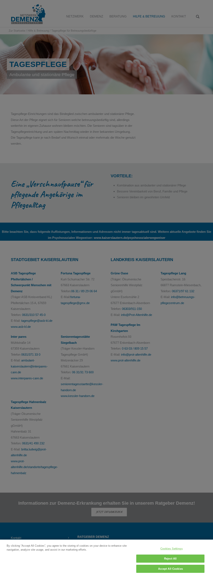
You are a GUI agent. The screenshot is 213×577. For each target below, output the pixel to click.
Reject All (170, 558)
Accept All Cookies (170, 568)
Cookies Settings (171, 548)
